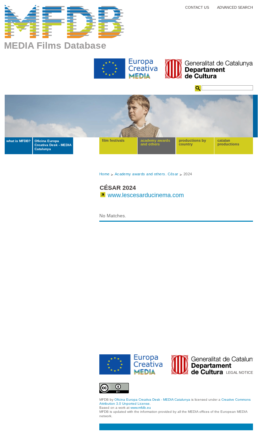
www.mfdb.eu (141, 407)
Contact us (197, 7)
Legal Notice (239, 373)
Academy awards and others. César (146, 174)
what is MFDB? (18, 141)
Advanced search (235, 7)
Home (104, 174)
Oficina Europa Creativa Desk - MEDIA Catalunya (53, 145)
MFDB (64, 21)
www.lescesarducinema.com (146, 195)
